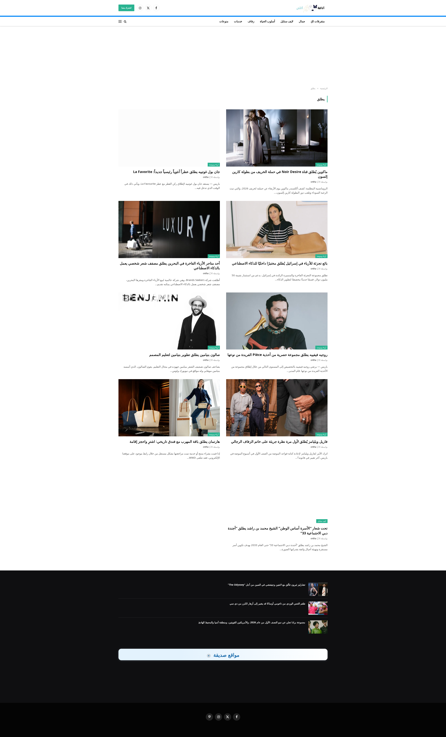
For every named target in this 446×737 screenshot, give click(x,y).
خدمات (238, 21)
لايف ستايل (286, 21)
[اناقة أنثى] (311, 7)
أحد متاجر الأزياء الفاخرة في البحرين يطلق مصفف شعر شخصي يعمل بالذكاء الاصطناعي (170, 265)
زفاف (251, 21)
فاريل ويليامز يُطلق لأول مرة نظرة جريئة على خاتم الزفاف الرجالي (279, 441)
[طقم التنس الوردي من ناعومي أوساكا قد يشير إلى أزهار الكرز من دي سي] (318, 608)
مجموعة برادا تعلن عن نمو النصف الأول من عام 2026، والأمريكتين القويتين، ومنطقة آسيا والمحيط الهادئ (251, 622)
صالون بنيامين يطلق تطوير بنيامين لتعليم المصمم (184, 354)
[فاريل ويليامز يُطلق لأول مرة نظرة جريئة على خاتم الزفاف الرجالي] (277, 407)
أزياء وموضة (321, 164)
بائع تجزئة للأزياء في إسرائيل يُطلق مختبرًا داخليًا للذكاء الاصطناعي (280, 263)
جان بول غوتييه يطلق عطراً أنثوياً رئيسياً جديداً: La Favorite (176, 171)
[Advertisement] (223, 56)
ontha (313, 181)
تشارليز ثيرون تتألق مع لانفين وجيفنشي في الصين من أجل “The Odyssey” (266, 584)
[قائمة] (120, 21)
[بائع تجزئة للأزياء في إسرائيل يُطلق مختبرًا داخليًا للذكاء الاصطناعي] (277, 229)
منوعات (223, 21)
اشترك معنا (126, 7)
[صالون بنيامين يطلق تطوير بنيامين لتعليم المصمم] (169, 320)
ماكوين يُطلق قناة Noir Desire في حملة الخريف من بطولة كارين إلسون (280, 174)
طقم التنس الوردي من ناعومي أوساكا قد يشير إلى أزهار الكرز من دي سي (267, 603)
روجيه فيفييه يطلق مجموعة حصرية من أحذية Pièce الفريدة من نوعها (278, 354)
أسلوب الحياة (267, 21)
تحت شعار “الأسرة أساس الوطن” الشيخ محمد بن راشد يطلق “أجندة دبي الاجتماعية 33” (278, 530)
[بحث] (125, 21)
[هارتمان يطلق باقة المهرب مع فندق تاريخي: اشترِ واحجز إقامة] (169, 407)
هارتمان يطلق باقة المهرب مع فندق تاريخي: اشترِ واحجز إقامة (175, 441)
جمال (302, 21)
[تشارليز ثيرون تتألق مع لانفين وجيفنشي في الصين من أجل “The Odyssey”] (318, 589)
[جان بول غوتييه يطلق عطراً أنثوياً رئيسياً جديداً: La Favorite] (169, 137)
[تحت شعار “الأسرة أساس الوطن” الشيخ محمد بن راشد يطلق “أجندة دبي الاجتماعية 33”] (277, 494)
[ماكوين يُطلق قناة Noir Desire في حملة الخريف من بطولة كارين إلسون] (277, 137)
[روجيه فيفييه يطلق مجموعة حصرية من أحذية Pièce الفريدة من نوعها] (277, 320)
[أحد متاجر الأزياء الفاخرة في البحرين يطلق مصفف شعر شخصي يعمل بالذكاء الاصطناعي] (169, 229)
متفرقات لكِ (318, 21)
